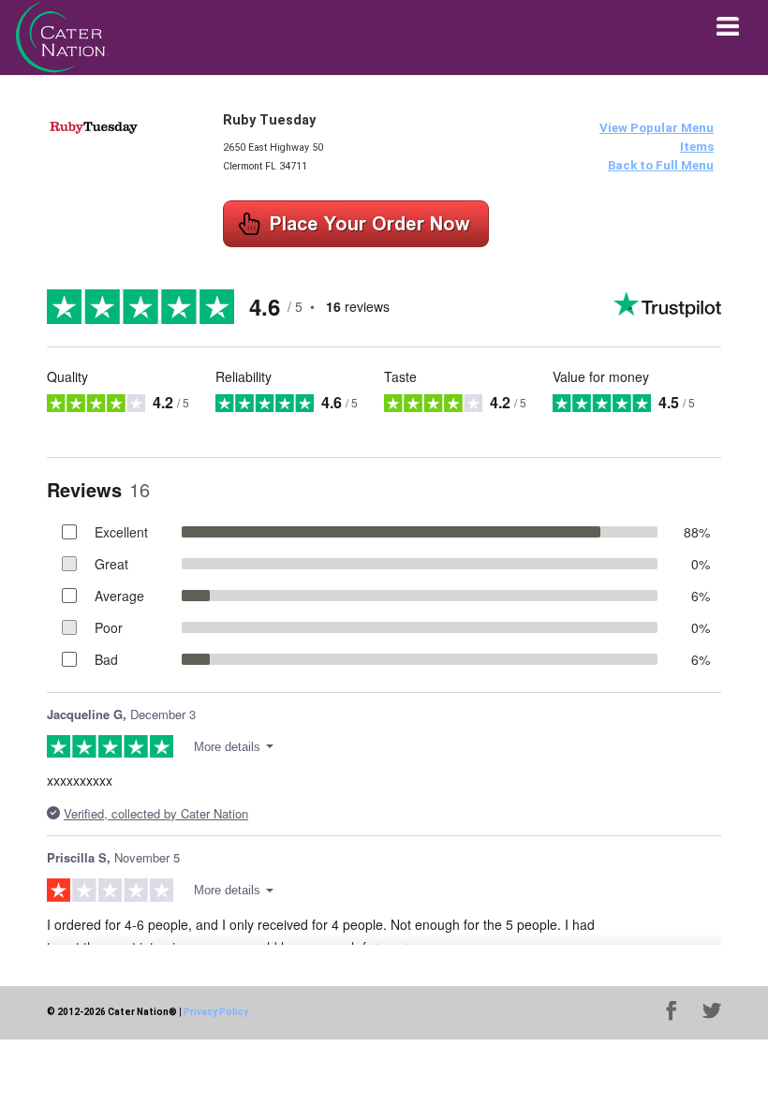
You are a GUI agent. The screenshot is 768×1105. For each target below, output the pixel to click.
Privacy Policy (216, 1012)
